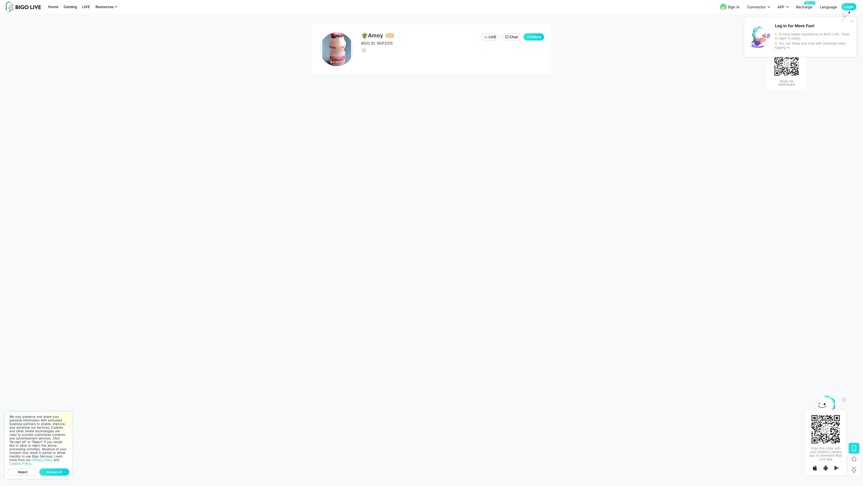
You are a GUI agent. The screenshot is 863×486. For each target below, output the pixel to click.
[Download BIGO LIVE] (854, 448)
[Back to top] (854, 469)
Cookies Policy (20, 463)
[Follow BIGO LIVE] (854, 459)
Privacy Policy (42, 460)
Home (53, 6)
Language (828, 7)
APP (780, 7)
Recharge (804, 6)
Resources (105, 6)
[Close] (852, 21)
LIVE (86, 6)
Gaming (70, 6)
